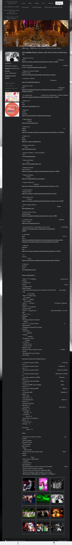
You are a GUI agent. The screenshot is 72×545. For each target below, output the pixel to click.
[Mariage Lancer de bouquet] (29, 513)
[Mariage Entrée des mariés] (29, 498)
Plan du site (22, 541)
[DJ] (29, 484)
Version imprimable (12, 541)
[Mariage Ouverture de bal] (43, 484)
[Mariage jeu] (57, 527)
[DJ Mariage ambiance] (43, 527)
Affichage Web (63, 541)
